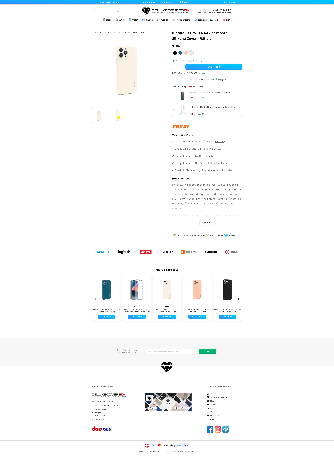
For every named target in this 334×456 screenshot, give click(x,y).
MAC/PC (149, 20)
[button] (175, 53)
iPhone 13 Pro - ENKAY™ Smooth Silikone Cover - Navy (106, 310)
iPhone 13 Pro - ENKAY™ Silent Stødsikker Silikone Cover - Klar (137, 310)
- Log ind (210, 419)
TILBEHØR (164, 20)
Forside (95, 32)
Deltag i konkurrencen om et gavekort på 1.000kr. (128, 351)
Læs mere (207, 222)
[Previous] (95, 299)
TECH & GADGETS (183, 20)
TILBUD (229, 20)
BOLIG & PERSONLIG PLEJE (208, 20)
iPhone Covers (106, 32)
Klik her (219, 141)
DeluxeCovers (150, 451)
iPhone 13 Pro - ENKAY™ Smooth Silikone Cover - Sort (227, 310)
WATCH (122, 20)
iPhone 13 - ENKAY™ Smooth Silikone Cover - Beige (167, 310)
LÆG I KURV (213, 66)
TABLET (135, 20)
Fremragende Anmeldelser (201, 79)
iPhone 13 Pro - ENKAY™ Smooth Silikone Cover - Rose (197, 310)
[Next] (239, 299)
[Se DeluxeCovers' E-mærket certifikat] (225, 432)
